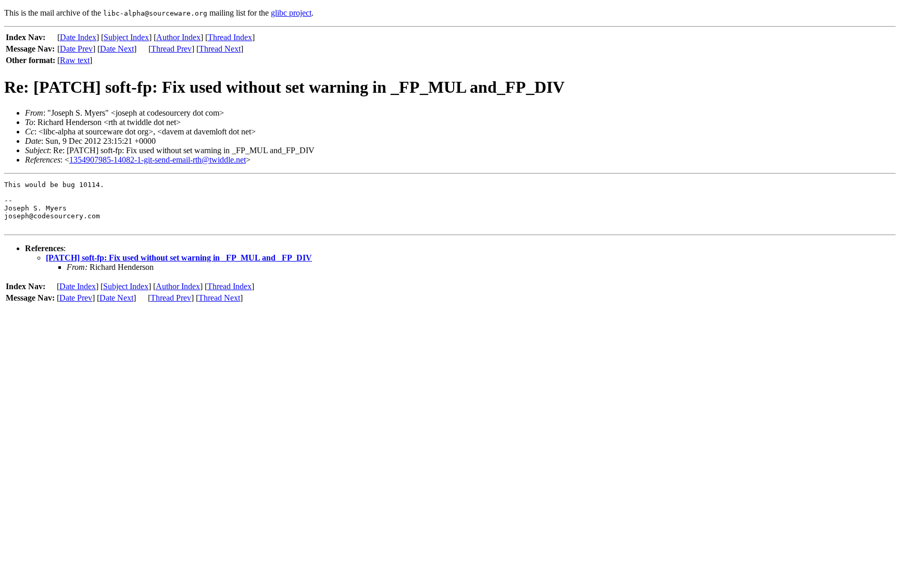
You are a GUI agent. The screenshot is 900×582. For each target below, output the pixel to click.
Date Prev (76, 48)
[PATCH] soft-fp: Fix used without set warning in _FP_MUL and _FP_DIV (179, 257)
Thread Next (220, 48)
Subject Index (126, 37)
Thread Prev (171, 48)
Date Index (78, 37)
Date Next (117, 48)
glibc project (291, 12)
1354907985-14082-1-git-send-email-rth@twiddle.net (157, 159)
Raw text (75, 60)
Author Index (178, 37)
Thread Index (230, 37)
